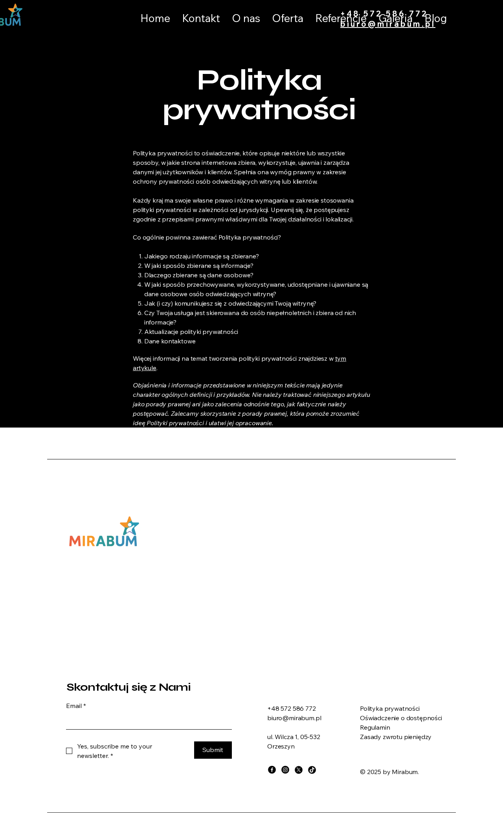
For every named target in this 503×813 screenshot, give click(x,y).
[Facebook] (272, 769)
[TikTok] (312, 769)
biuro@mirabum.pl (387, 24)
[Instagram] (285, 769)
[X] (298, 769)
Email (76, 706)
